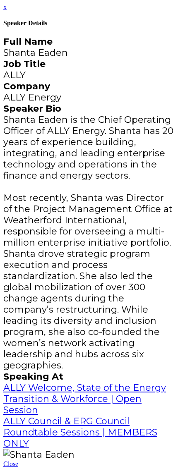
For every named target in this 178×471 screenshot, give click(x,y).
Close (10, 463)
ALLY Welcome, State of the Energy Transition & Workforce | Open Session (84, 399)
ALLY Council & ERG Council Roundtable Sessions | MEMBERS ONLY (80, 432)
